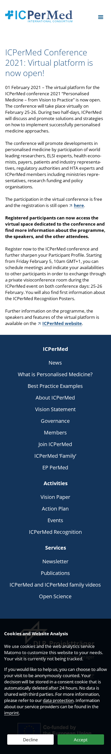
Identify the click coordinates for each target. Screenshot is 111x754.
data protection (58, 700)
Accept (81, 740)
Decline (30, 740)
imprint (11, 713)
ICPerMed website (62, 323)
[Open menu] (101, 17)
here (79, 205)
